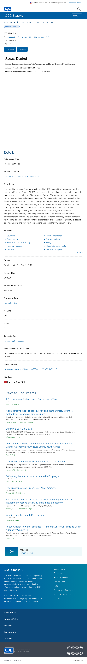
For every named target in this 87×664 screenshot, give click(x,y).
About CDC (10, 619)
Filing (48, 242)
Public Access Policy (62, 594)
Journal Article (11, 303)
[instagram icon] (77, 648)
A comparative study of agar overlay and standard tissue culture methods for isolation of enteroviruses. (39, 412)
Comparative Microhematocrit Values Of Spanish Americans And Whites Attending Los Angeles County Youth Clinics (39, 445)
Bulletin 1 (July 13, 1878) (19, 428)
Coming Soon (59, 581)
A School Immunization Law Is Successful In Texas (32, 399)
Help (56, 586)
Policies (8, 625)
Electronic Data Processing (18, 242)
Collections (58, 573)
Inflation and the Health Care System (25, 515)
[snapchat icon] (77, 653)
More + (80, 252)
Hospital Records (14, 246)
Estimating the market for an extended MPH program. (34, 476)
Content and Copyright (63, 590)
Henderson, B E (41, 37)
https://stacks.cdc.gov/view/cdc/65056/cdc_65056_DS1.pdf (30, 369)
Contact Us (58, 598)
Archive (8, 638)
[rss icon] (81, 653)
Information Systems (55, 249)
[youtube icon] (69, 653)
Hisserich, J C (13, 37)
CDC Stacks (12, 570)
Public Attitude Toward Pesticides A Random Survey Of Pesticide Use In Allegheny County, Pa (43, 528)
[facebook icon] (69, 648)
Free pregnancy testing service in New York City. (31, 487)
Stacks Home (59, 569)
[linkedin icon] (81, 648)
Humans (10, 249)
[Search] (79, 9)
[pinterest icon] (73, 653)
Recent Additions (61, 577)
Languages (10, 632)
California (11, 235)
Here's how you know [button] (74, 3)
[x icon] (73, 648)
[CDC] (8, 9)
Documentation (53, 239)
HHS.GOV (7, 660)
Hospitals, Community (56, 246)
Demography (12, 239)
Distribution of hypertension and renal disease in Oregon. (35, 461)
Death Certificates (54, 235)
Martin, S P (27, 37)
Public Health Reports (14, 341)
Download (10, 49)
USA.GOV (17, 660)
